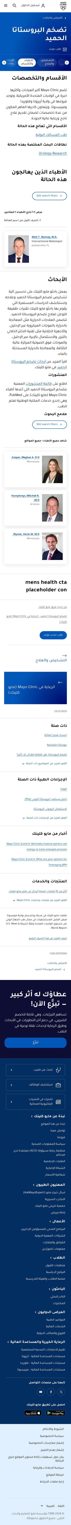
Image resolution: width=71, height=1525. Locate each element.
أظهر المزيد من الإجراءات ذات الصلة (47, 818)
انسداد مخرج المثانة (55, 735)
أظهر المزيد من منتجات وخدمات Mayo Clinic (42, 900)
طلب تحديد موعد (53, 635)
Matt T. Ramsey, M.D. (44, 237)
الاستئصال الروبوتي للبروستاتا (50, 809)
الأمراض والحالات (52, 18)
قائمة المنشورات (39, 384)
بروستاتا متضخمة (57, 745)
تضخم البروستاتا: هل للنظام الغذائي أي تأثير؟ (42, 755)
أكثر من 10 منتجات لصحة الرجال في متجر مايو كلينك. (37, 891)
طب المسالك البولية (51, 135)
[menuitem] (47, 62)
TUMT (63, 789)
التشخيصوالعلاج (47, 62)
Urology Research (53, 154)
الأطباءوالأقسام (27, 62)
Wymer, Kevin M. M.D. (26, 534)
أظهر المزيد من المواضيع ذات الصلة (46, 763)
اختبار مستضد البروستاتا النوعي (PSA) (46, 799)
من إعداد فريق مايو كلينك (52, 607)
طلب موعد (55, 49)
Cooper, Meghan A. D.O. (25, 457)
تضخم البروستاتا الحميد (48, 969)
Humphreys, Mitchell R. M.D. (25, 498)
